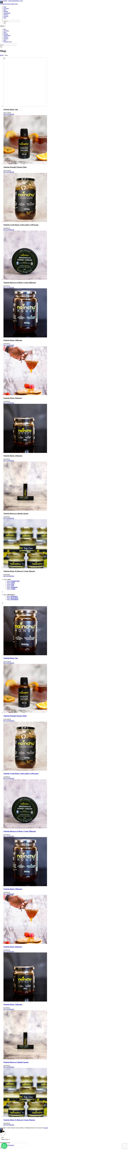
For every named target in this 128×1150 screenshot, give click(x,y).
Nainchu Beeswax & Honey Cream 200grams (19, 282)
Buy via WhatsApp (8, 114)
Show (12, 596)
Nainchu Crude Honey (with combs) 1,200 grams (20, 225)
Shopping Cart (7, 41)
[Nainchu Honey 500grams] (25, 337)
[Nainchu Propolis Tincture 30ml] (25, 163)
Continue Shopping (8, 1145)
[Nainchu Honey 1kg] (25, 106)
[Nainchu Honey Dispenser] (25, 394)
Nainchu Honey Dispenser (12, 398)
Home (1, 55)
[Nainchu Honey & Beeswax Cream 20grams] (25, 568)
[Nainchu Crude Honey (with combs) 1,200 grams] (25, 221)
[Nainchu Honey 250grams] (25, 452)
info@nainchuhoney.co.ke (15, 0)
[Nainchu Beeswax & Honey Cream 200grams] (25, 279)
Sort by (13, 581)
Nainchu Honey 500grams (12, 340)
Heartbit (45, 1128)
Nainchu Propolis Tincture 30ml (14, 167)
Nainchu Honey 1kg (10, 109)
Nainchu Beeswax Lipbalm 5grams (15, 513)
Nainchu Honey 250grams (12, 456)
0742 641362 (3, 0)
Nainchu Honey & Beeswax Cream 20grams (19, 571)
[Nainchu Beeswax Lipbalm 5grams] (25, 510)
